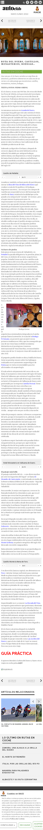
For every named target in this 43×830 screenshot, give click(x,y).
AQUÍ (20, 663)
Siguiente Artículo (30, 21)
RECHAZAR (25, 825)
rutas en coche (12, 71)
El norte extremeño (13, 757)
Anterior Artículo (12, 21)
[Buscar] (24, 2)
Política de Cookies (17, 819)
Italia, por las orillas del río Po (21, 764)
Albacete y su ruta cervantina (19, 779)
